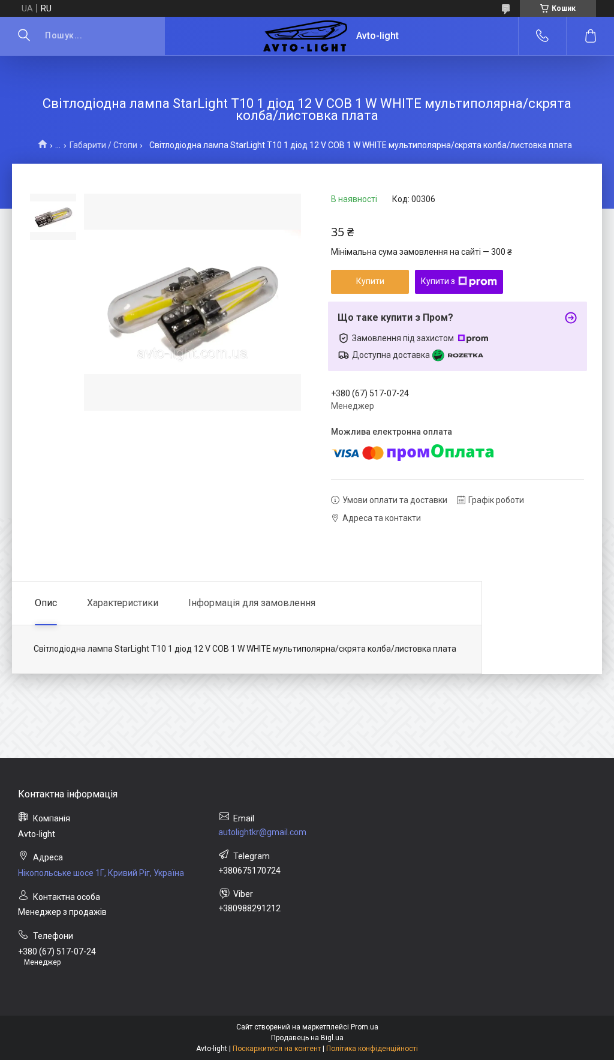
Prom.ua (364, 1027)
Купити (370, 281)
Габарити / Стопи (103, 145)
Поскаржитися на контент (277, 1048)
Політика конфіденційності (372, 1048)
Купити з (438, 281)
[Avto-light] (305, 36)
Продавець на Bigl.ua (307, 1038)
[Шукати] (24, 36)
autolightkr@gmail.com (262, 832)
